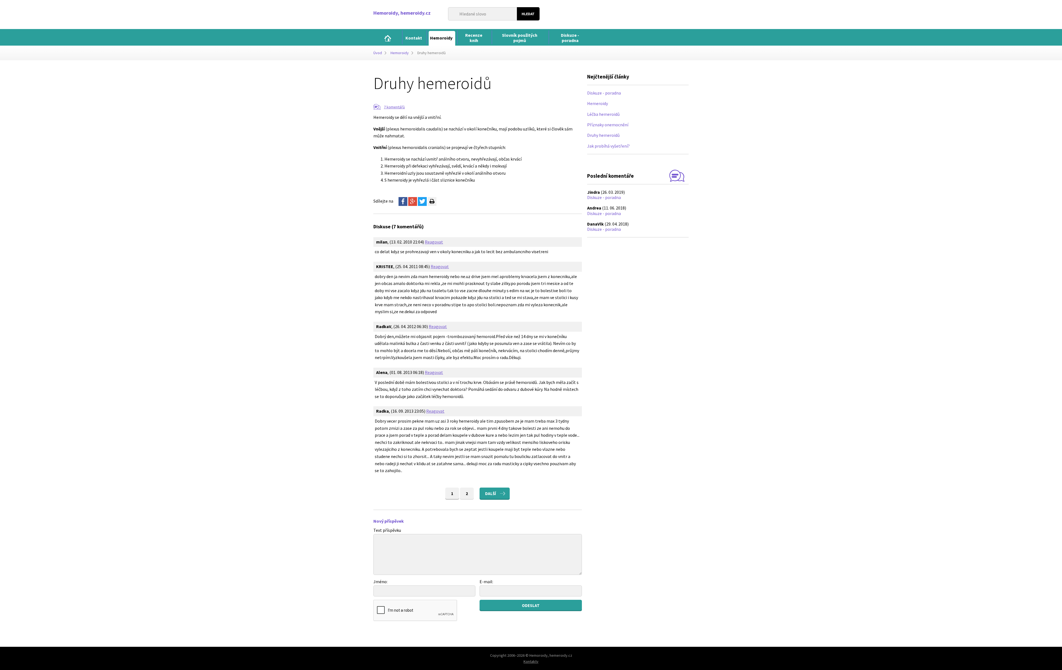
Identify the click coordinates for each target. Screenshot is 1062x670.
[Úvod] (387, 38)
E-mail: (486, 581)
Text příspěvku (387, 530)
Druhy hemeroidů (603, 135)
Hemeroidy (597, 103)
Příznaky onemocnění (607, 124)
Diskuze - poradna (604, 93)
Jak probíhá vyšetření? (608, 146)
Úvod (377, 52)
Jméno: (380, 581)
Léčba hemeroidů (603, 114)
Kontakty (531, 661)
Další (490, 493)
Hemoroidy (400, 52)
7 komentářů (394, 106)
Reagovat (434, 242)
